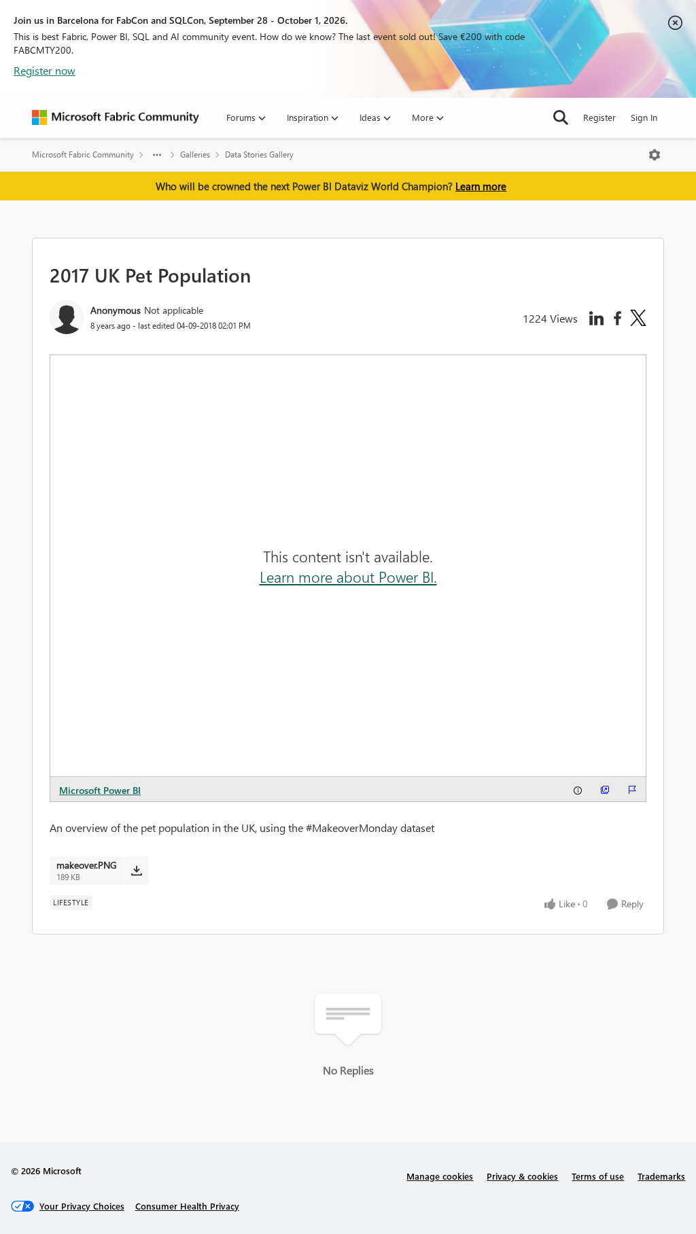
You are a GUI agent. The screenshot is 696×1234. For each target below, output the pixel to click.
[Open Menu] (654, 154)
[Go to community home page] (115, 117)
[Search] (561, 117)
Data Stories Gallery (259, 154)
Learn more (480, 186)
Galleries (195, 154)
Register (599, 117)
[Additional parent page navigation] (157, 154)
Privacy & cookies (522, 1176)
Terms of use (598, 1176)
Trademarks (661, 1176)
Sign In (644, 117)
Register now (44, 70)
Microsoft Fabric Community (83, 154)
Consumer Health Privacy (187, 1206)
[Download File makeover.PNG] (136, 870)
